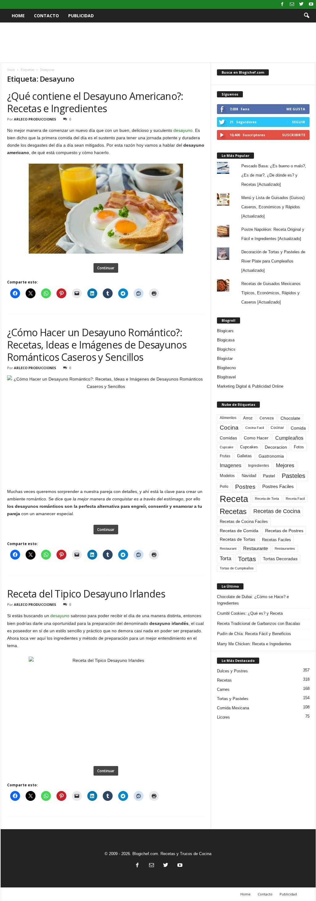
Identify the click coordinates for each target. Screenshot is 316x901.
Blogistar (225, 358)
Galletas (244, 456)
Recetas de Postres (284, 530)
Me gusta (295, 109)
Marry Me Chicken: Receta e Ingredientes (254, 644)
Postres (245, 486)
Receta (234, 499)
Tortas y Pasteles (232, 698)
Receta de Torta (267, 498)
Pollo (224, 486)
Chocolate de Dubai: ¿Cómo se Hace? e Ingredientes (253, 599)
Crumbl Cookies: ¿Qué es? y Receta (250, 613)
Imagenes (230, 465)
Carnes (223, 689)
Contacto (46, 15)
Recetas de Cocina (276, 511)
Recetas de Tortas (237, 539)
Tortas (247, 558)
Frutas (225, 456)
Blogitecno (226, 367)
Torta (225, 558)
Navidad (249, 475)
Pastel (269, 475)
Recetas (233, 511)
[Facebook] (282, 4)
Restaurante (255, 548)
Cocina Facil (254, 428)
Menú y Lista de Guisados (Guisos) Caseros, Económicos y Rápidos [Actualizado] (273, 206)
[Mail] (292, 4)
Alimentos (228, 418)
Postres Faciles (278, 486)
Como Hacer (256, 437)
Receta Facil (295, 498)
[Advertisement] (158, 42)
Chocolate (290, 418)
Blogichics (226, 349)
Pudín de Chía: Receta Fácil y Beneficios (254, 633)
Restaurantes (285, 548)
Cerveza (267, 418)
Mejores (285, 465)
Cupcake (226, 447)
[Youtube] (311, 4)
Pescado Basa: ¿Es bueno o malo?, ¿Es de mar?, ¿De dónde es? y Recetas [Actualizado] (273, 175)
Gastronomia (271, 456)
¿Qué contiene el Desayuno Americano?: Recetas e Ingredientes (95, 102)
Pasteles (293, 475)
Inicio (11, 69)
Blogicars (225, 330)
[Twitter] (301, 4)
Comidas (228, 437)
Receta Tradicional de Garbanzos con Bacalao (258, 623)
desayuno (183, 130)
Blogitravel (226, 377)
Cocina (229, 427)
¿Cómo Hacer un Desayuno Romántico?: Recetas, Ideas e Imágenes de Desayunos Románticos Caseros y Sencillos (97, 345)
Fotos (299, 447)
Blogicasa (226, 340)
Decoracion (276, 447)
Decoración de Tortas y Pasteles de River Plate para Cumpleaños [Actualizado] (273, 261)
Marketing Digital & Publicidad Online (250, 386)
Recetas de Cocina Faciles (244, 522)
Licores (223, 717)
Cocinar (277, 428)
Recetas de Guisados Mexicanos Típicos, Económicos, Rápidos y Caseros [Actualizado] (271, 292)
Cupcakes (249, 447)
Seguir (298, 122)
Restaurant (228, 548)
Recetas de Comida (239, 530)
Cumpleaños (289, 438)
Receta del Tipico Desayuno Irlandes (86, 593)
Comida (298, 428)
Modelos (227, 475)
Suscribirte (293, 134)
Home (18, 15)
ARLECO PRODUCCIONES (35, 119)
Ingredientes (258, 465)
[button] (306, 15)
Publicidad (81, 15)
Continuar (105, 268)
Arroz (248, 418)
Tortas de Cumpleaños (237, 568)
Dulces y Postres (232, 671)
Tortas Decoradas (280, 558)
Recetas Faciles (276, 539)
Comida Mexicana (233, 708)
